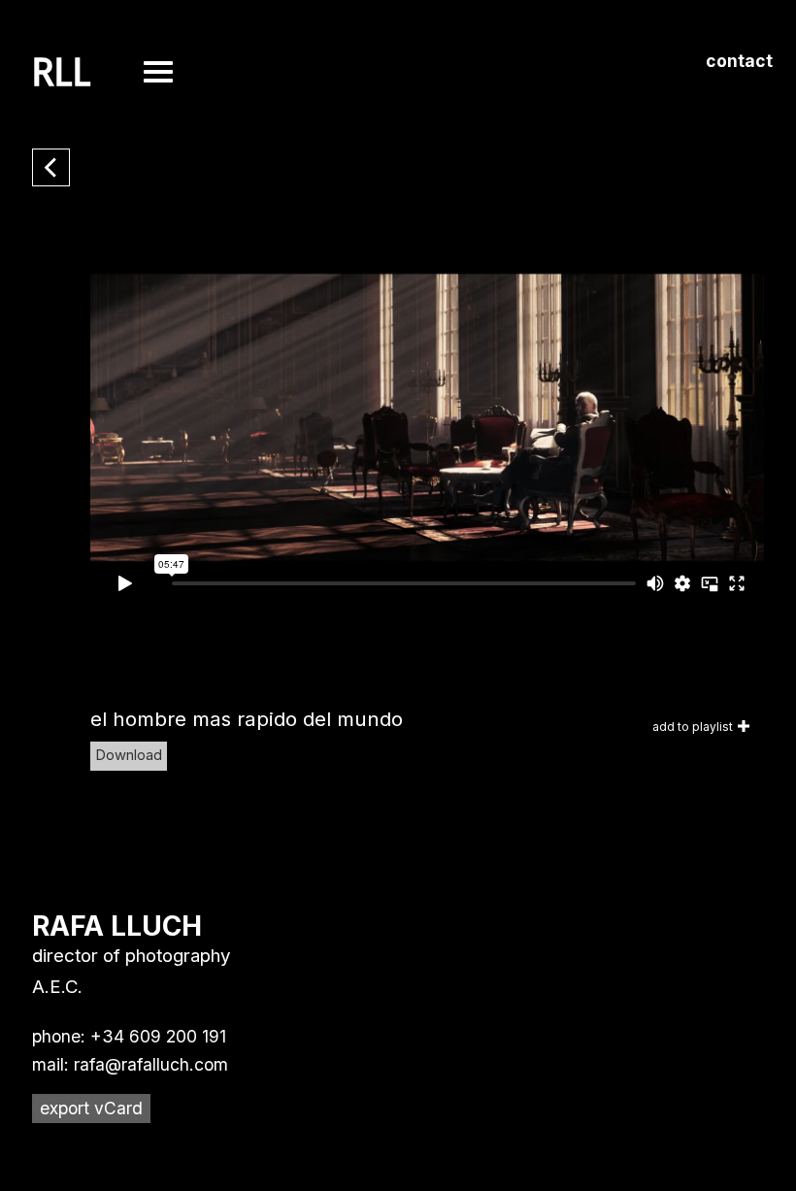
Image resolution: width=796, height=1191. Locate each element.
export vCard (91, 1108)
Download (128, 755)
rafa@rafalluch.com (151, 1064)
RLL (61, 72)
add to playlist (692, 726)
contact (739, 60)
